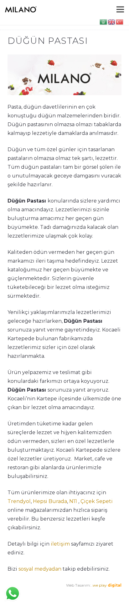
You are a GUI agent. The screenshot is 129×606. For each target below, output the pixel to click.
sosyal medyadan (39, 569)
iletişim (59, 544)
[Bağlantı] (21, 9)
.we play (106, 585)
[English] (112, 21)
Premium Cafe (21, 594)
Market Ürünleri (56, 594)
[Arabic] (104, 21)
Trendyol (19, 501)
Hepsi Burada (50, 501)
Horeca (81, 594)
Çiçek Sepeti (96, 501)
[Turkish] (120, 21)
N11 (73, 501)
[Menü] (120, 9)
